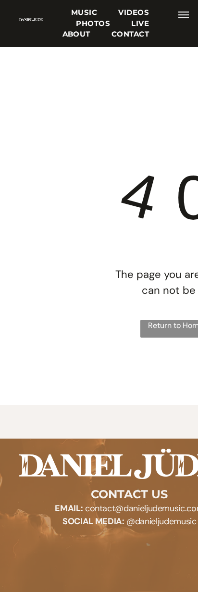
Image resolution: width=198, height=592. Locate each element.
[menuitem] (84, 12)
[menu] (183, 15)
